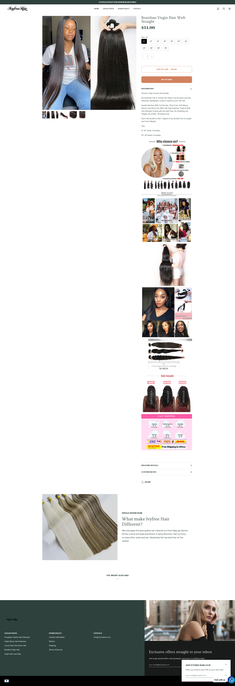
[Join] (223, 675)
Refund (52, 641)
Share (148, 482)
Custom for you (149, 472)
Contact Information (57, 637)
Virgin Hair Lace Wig (12, 654)
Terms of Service (55, 650)
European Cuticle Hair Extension (17, 637)
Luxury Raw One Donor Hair (15, 645)
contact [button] (98, 633)
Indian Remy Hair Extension (15, 641)
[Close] (227, 663)
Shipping (52, 645)
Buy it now (166, 80)
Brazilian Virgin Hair (12, 650)
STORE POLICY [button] (55, 633)
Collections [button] (10, 633)
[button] (96, 8)
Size (144, 37)
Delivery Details (149, 465)
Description (147, 89)
